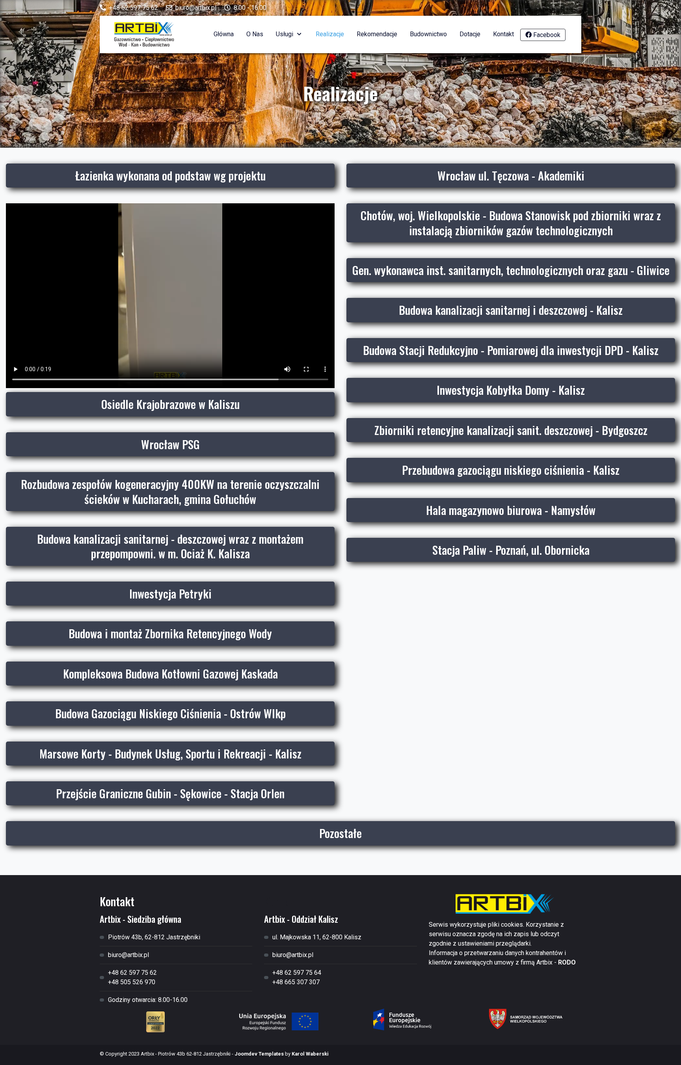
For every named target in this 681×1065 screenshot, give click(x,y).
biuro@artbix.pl (195, 7)
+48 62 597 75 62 (133, 7)
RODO (567, 962)
